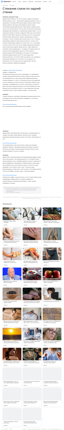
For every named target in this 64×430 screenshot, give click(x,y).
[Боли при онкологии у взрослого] (52, 297)
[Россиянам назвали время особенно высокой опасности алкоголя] (52, 377)
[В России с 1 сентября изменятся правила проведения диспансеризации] (32, 337)
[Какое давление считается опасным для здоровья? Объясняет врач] (32, 216)
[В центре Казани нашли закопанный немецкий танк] (32, 417)
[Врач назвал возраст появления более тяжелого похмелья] (12, 397)
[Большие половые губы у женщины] (12, 216)
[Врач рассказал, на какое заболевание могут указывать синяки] (52, 236)
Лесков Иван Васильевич (15, 70)
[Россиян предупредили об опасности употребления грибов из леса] (32, 357)
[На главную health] (7, 1)
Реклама (10, 429)
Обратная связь (44, 429)
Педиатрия (12, 5)
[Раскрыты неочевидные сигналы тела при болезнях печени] (12, 236)
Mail (2, 429)
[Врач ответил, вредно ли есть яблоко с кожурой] (52, 277)
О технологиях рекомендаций (53, 429)
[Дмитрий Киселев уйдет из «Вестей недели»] (12, 277)
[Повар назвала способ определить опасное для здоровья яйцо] (12, 257)
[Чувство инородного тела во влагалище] (12, 417)
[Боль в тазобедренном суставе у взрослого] (52, 257)
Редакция (24, 429)
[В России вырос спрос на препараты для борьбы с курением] (52, 357)
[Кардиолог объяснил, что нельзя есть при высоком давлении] (52, 417)
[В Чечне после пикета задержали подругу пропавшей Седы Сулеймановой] (52, 337)
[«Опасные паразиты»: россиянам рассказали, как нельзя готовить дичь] (32, 297)
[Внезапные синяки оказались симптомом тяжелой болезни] (32, 236)
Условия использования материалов (34, 429)
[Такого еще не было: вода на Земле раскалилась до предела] (12, 337)
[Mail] (2, 1)
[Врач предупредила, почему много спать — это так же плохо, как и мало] (32, 317)
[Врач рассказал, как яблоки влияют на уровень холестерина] (52, 216)
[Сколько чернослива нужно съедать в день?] (12, 297)
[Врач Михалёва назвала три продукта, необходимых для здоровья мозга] (32, 257)
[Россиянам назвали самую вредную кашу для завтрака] (32, 277)
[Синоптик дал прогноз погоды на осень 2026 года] (32, 377)
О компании (6, 429)
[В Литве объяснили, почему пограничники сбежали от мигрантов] (32, 397)
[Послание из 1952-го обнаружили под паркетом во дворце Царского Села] (52, 317)
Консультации (5, 5)
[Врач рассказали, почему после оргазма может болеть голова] (12, 317)
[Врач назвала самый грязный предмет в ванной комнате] (52, 397)
